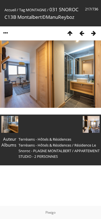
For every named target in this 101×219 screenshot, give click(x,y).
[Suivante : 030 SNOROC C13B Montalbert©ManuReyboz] (93, 33)
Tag (22, 9)
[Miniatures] (70, 33)
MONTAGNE (36, 9)
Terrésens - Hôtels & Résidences (45, 145)
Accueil (10, 9)
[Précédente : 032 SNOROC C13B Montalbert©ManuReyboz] (82, 33)
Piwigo (50, 212)
